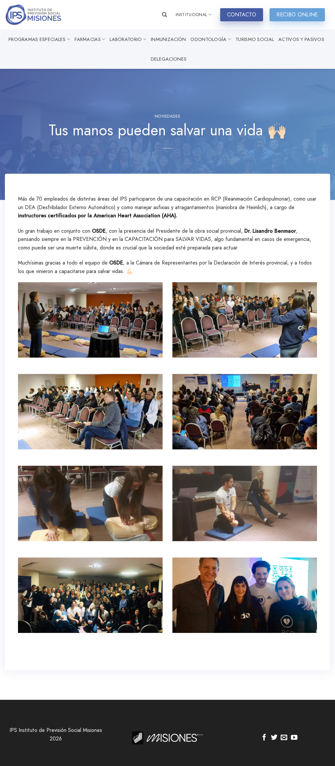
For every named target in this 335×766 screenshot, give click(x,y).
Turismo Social (255, 39)
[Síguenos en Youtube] (294, 737)
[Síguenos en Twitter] (274, 737)
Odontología (208, 39)
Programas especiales (37, 39)
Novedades (167, 116)
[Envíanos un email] (284, 737)
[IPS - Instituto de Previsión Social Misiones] (37, 14)
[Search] (164, 15)
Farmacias (88, 39)
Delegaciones (168, 59)
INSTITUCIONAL (191, 14)
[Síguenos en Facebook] (264, 737)
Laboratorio (126, 39)
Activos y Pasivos (301, 39)
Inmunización (168, 39)
